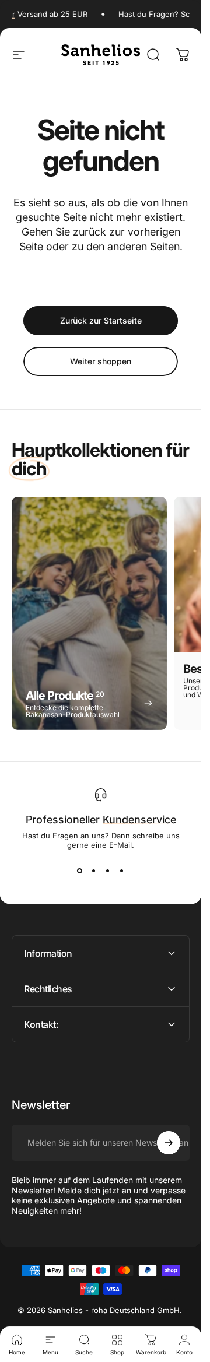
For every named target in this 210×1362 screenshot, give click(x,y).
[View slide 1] (80, 870)
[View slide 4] (122, 870)
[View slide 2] (94, 870)
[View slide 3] (108, 870)
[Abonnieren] (168, 1142)
